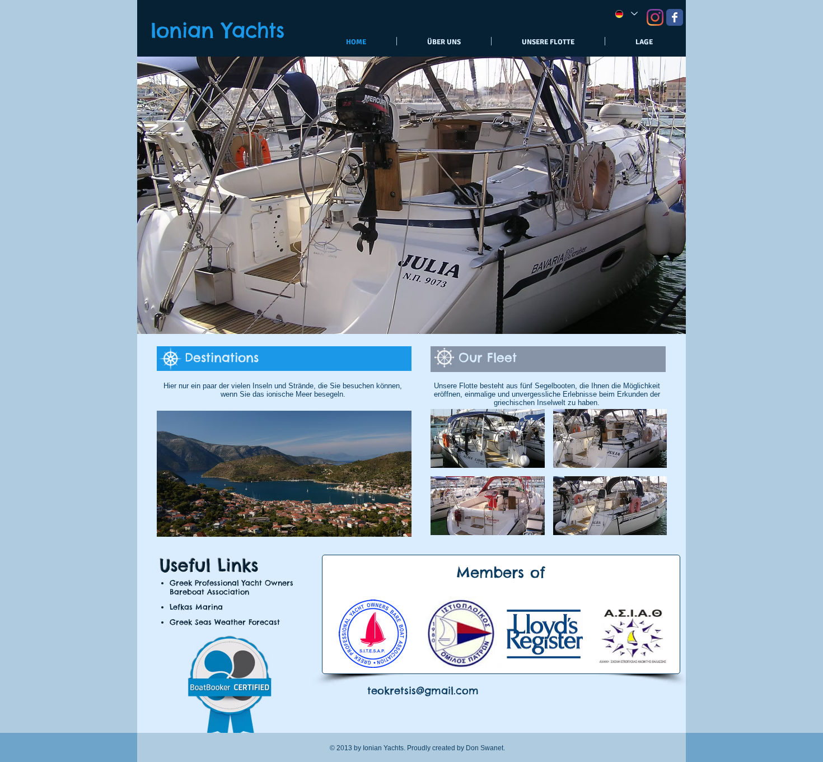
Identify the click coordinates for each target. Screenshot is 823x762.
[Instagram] (655, 17)
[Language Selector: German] (625, 14)
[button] (284, 474)
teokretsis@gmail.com (423, 690)
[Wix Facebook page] (674, 17)
